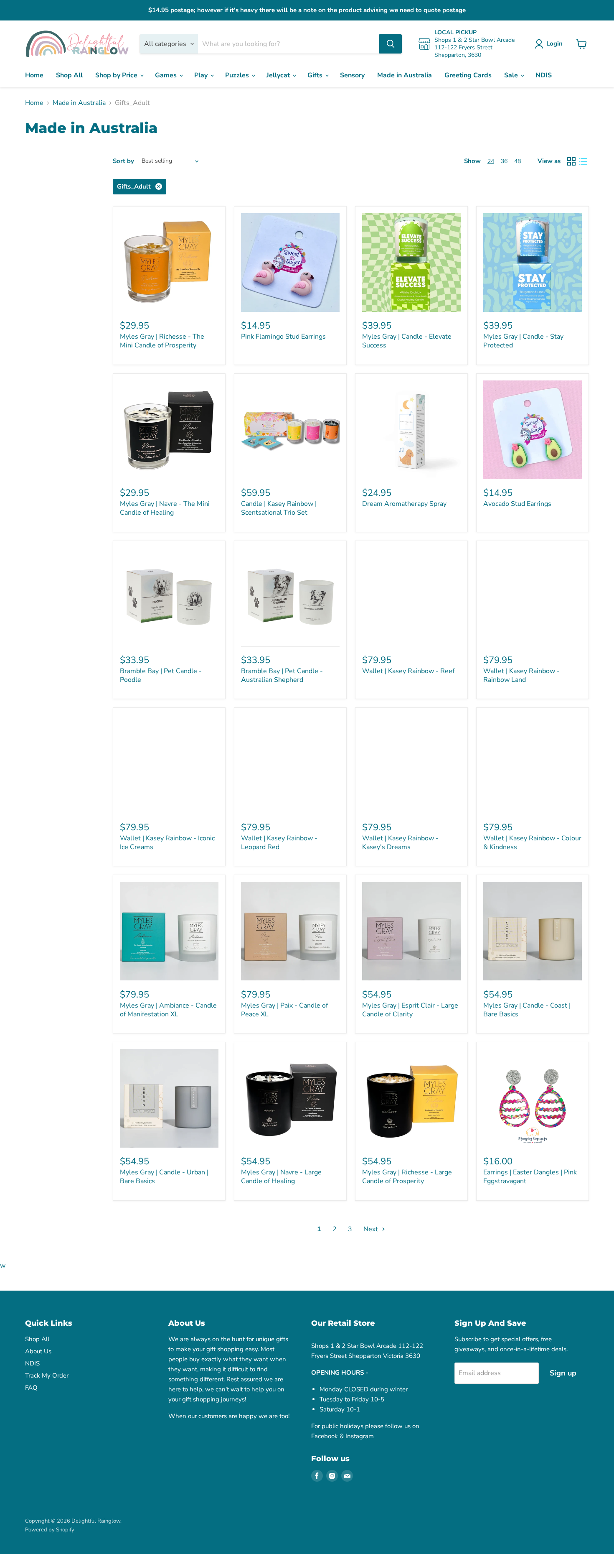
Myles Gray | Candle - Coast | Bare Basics (527, 1010)
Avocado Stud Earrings (517, 503)
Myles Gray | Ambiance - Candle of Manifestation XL (168, 1010)
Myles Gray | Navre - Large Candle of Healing (281, 1177)
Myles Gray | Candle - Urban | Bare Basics (164, 1177)
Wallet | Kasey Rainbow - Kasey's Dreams (400, 843)
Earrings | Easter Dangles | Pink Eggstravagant (530, 1177)
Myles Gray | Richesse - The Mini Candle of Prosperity (162, 341)
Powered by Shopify (49, 1530)
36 (504, 161)
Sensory (352, 75)
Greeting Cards (468, 75)
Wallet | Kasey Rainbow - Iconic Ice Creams (167, 843)
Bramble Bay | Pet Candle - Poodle (161, 675)
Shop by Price (117, 75)
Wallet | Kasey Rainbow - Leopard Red (279, 843)
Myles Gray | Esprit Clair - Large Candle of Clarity (410, 1010)
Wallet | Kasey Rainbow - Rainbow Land (521, 675)
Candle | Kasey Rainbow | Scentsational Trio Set (279, 508)
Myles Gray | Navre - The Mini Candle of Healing (165, 508)
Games (166, 75)
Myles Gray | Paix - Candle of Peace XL (284, 1010)
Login (554, 43)
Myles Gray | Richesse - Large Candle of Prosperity (407, 1177)
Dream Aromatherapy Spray (404, 503)
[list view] (583, 161)
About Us (38, 1351)
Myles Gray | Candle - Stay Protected (523, 341)
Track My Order (47, 1375)
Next (371, 1229)
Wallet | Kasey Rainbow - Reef (408, 671)
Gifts (315, 75)
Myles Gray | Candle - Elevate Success (407, 341)
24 (490, 161)
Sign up (563, 1373)
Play (201, 75)
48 (517, 161)
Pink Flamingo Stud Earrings (283, 336)
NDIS (543, 75)
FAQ (31, 1387)
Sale (512, 75)
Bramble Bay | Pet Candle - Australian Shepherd (282, 675)
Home (34, 75)
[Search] (390, 44)
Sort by (123, 161)
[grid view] (571, 161)
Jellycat (279, 75)
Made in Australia (404, 75)
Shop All (69, 75)
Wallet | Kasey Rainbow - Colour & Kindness (532, 843)
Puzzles (238, 75)
